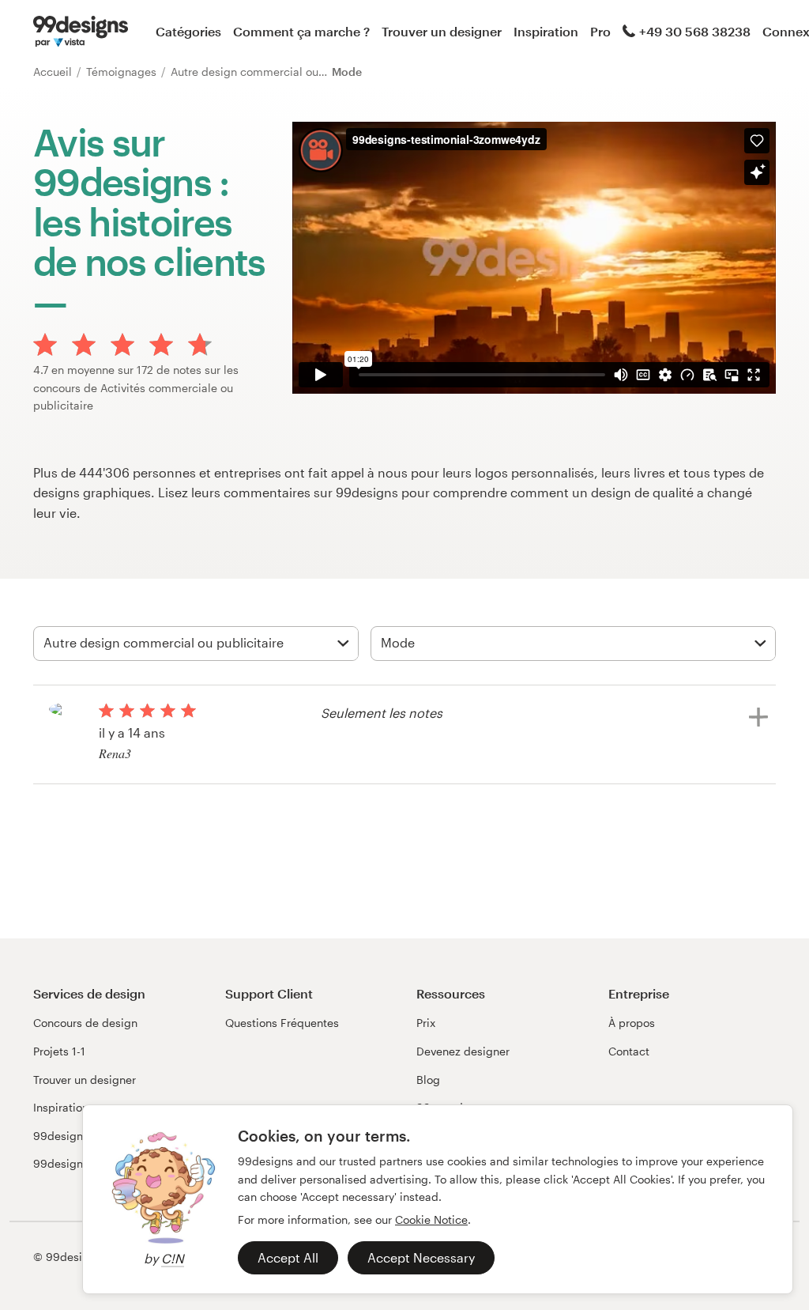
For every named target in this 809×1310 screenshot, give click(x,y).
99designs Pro (70, 1163)
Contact (628, 1051)
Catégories (188, 31)
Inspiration (546, 31)
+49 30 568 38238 (695, 31)
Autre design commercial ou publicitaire (278, 71)
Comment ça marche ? (301, 31)
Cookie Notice (431, 1219)
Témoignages (123, 71)
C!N (172, 1258)
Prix (425, 1022)
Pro (600, 31)
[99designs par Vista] (80, 31)
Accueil (54, 71)
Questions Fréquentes (282, 1022)
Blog (428, 1079)
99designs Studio (79, 1135)
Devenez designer (463, 1051)
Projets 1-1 (59, 1051)
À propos (631, 1022)
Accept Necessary (421, 1257)
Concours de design (85, 1022)
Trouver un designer (442, 31)
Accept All (288, 1257)
